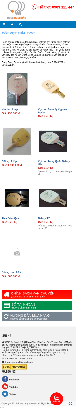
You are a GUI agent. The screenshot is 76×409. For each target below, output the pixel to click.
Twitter (12, 394)
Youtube (13, 387)
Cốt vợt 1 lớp (9, 161)
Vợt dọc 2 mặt (10, 109)
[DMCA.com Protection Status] (14, 369)
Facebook (14, 379)
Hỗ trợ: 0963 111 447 (56, 7)
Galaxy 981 (44, 218)
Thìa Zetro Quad (11, 218)
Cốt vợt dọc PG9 (11, 272)
